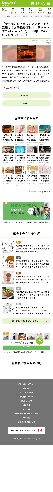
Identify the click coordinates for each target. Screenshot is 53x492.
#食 (33, 40)
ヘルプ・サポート (26, 392)
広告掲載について (26, 396)
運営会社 (26, 405)
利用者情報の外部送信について (26, 413)
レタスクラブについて (26, 422)
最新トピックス (26, 401)
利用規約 (26, 388)
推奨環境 (26, 409)
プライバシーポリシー (26, 384)
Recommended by (35, 192)
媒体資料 (26, 417)
